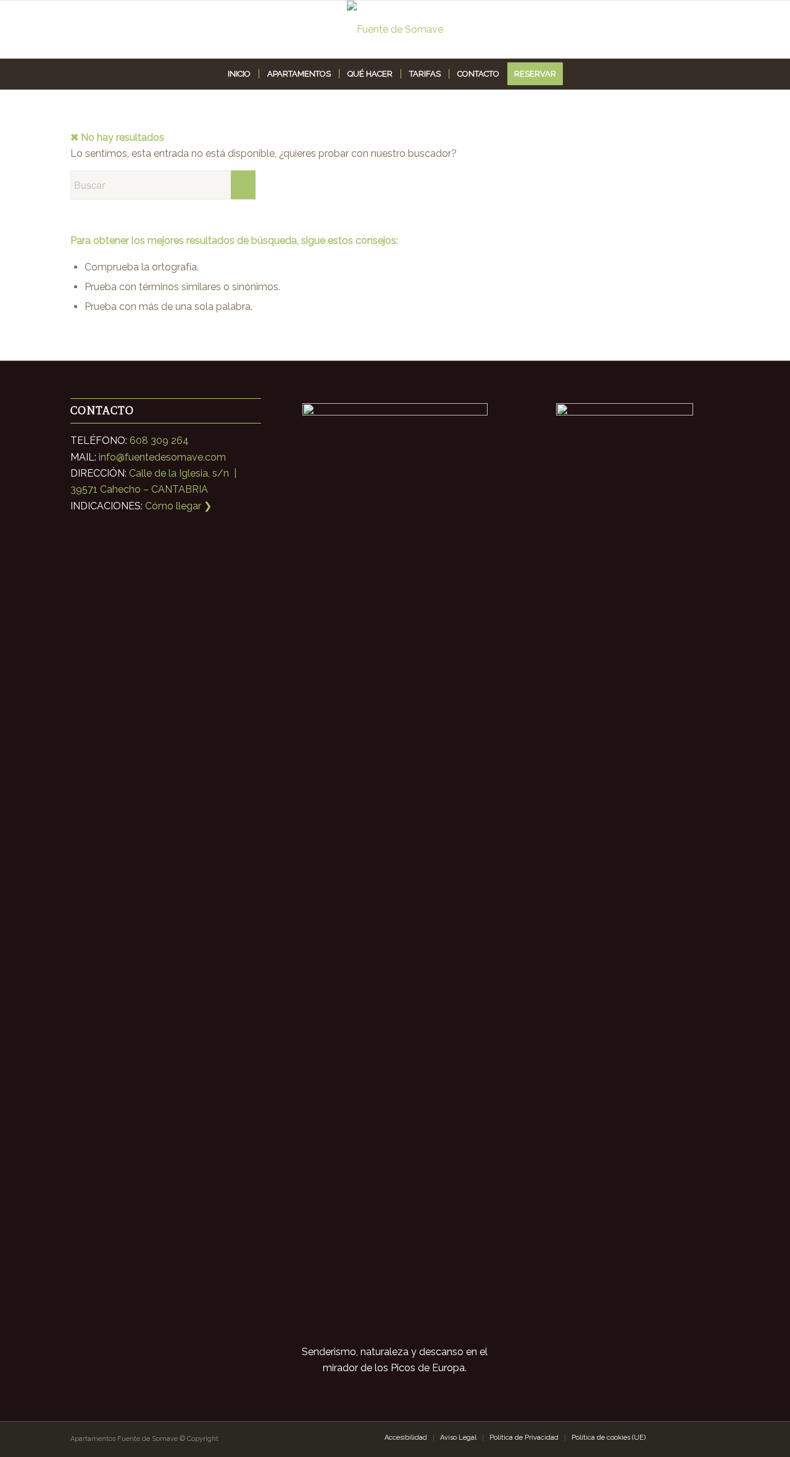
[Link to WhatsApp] (673, 1437)
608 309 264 (159, 440)
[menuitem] (239, 74)
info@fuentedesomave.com (162, 457)
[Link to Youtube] (710, 1437)
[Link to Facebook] (692, 1437)
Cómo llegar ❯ (178, 506)
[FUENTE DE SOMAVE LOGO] (395, 29)
